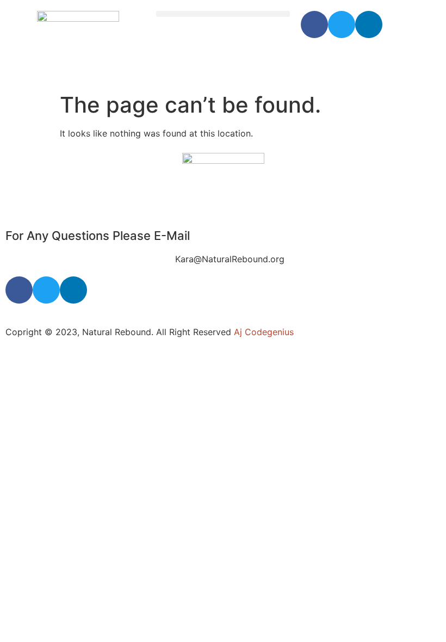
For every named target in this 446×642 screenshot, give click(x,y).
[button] (223, 14)
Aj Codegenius (264, 331)
